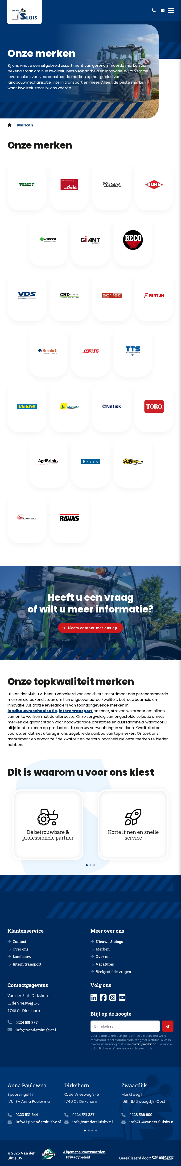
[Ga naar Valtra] (111, 184)
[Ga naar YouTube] (122, 997)
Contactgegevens (28, 985)
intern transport (76, 711)
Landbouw (22, 956)
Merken (103, 948)
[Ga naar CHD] (69, 295)
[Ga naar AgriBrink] (48, 462)
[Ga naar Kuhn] (154, 184)
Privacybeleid (78, 1156)
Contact (19, 941)
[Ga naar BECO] (133, 240)
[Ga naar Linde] (69, 184)
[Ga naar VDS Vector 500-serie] (27, 295)
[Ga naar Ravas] (69, 517)
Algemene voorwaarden (84, 1151)
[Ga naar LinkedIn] (93, 997)
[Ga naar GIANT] (90, 240)
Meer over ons (107, 930)
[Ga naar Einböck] (27, 406)
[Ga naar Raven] (90, 462)
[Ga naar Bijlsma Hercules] (27, 517)
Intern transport (27, 964)
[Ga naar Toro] (154, 406)
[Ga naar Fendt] (27, 184)
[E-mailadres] (162, 10)
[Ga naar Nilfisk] (111, 406)
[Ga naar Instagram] (112, 997)
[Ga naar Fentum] (154, 295)
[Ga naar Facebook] (103, 997)
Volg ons (100, 985)
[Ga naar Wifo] (133, 462)
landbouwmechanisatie (32, 711)
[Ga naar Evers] (90, 351)
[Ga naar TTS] (133, 351)
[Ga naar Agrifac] (111, 295)
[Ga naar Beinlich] (48, 351)
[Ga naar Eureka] (69, 406)
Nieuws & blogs (109, 941)
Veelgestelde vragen (113, 971)
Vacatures (105, 964)
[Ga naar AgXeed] (48, 240)
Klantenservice (26, 930)
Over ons (21, 948)
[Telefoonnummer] (153, 10)
